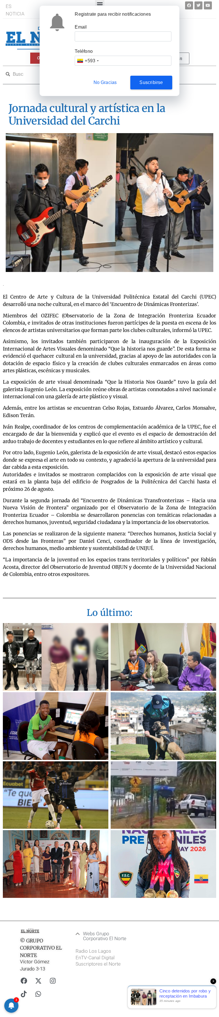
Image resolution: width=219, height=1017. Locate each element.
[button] (104, 936)
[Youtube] (208, 5)
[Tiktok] (23, 993)
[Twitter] (198, 5)
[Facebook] (189, 5)
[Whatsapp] (38, 993)
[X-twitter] (38, 980)
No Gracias (105, 82)
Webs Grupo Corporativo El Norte (104, 936)
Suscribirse (151, 82)
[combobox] (87, 60)
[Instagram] (52, 980)
